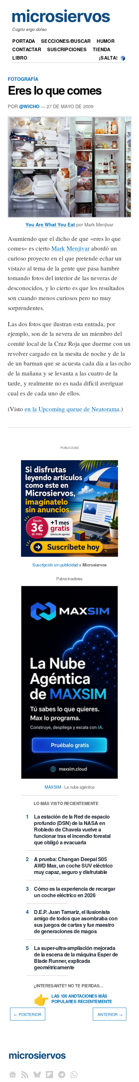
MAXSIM (53, 787)
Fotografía (23, 79)
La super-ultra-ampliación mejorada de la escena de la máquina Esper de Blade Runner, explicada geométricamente (76, 957)
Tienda (101, 49)
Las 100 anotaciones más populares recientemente (81, 998)
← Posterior (27, 1014)
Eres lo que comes (55, 89)
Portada (23, 41)
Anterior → (110, 1014)
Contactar (26, 49)
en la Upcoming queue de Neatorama (72, 409)
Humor (105, 41)
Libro (19, 57)
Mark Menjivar (70, 248)
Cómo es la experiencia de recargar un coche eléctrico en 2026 (74, 892)
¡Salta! (108, 57)
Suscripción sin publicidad (55, 565)
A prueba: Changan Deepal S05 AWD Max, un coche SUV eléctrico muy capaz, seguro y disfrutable (73, 865)
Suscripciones (67, 49)
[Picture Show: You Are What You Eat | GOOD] (69, 218)
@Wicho (29, 106)
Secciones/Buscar (66, 41)
